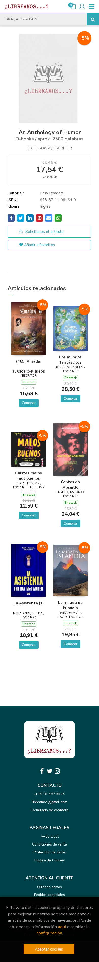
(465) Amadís (28, 361)
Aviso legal (50, 836)
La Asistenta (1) (28, 603)
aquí (62, 927)
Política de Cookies (49, 860)
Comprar (29, 402)
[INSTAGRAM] (57, 771)
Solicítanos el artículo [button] (44, 232)
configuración (49, 933)
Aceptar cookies (49, 949)
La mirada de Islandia (70, 605)
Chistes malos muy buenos (28, 476)
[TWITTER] (49, 771)
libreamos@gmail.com (49, 802)
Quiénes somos (49, 887)
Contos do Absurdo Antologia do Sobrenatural (70, 484)
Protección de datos (50, 852)
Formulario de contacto (49, 810)
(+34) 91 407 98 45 (49, 794)
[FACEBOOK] (42, 771)
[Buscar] (93, 19)
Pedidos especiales (49, 894)
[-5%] (28, 328)
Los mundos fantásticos (70, 360)
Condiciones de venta (49, 844)
